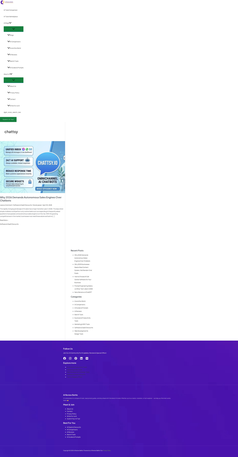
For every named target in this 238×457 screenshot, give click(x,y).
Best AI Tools (14, 61)
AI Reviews (13, 55)
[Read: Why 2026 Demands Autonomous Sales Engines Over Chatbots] (47, 192)
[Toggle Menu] (13, 29)
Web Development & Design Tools (78, 372)
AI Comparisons (15, 42)
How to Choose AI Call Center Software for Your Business (82, 280)
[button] (10, 23)
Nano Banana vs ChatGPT (83, 292)
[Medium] (87, 359)
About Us (7, 74)
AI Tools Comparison (10, 10)
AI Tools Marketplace (11, 17)
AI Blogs (6, 23)
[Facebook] (64, 359)
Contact (12, 99)
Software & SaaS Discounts (22, 205)
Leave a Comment (6, 205)
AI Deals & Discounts (74, 427)
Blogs (12, 35)
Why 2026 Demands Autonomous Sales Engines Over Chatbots (82, 258)
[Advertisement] (82, 187)
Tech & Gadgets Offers (74, 377)
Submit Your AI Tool (73, 419)
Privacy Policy (14, 93)
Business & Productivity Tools (77, 367)
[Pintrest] (75, 359)
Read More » (4, 220)
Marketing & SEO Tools (82, 324)
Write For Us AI (15, 106)
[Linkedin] (81, 359)
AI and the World (15, 48)
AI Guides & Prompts (16, 68)
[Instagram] (70, 359)
